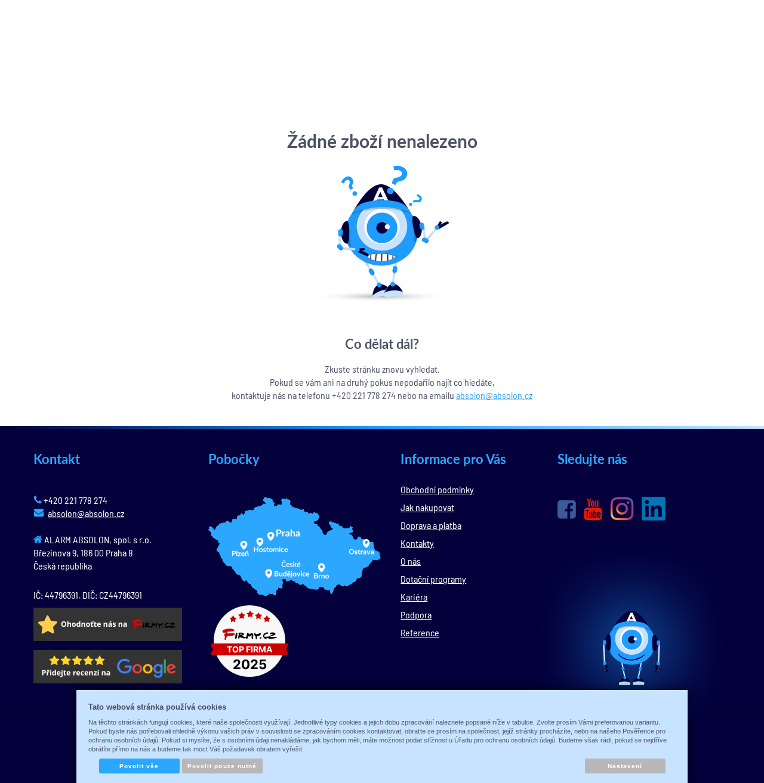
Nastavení (625, 766)
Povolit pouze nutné (222, 766)
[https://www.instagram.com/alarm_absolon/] (622, 509)
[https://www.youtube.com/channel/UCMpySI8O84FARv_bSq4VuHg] (593, 510)
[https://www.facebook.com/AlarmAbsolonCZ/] (566, 509)
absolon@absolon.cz (494, 395)
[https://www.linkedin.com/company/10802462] (654, 509)
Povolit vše (139, 766)
